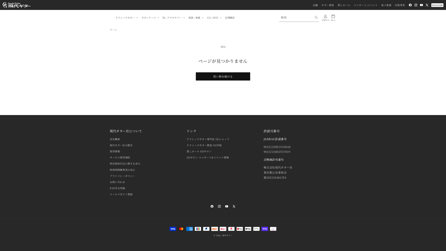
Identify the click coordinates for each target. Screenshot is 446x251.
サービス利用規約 (120, 157)
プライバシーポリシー (122, 176)
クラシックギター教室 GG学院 (204, 145)
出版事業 (400, 5)
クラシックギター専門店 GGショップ (208, 139)
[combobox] (299, 17)
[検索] (316, 17)
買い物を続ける (223, 76)
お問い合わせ (117, 182)
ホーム (113, 29)
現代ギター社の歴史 (121, 145)
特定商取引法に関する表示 (125, 163)
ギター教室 (327, 5)
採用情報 (115, 151)
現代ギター (227, 235)
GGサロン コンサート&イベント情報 (208, 157)
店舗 (315, 5)
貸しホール (344, 5)
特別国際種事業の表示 (122, 170)
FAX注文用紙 (117, 188)
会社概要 (115, 139)
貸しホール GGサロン (199, 151)
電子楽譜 (386, 5)
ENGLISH (437, 5)
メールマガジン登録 (121, 194)
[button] (126, 17)
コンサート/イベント (366, 5)
